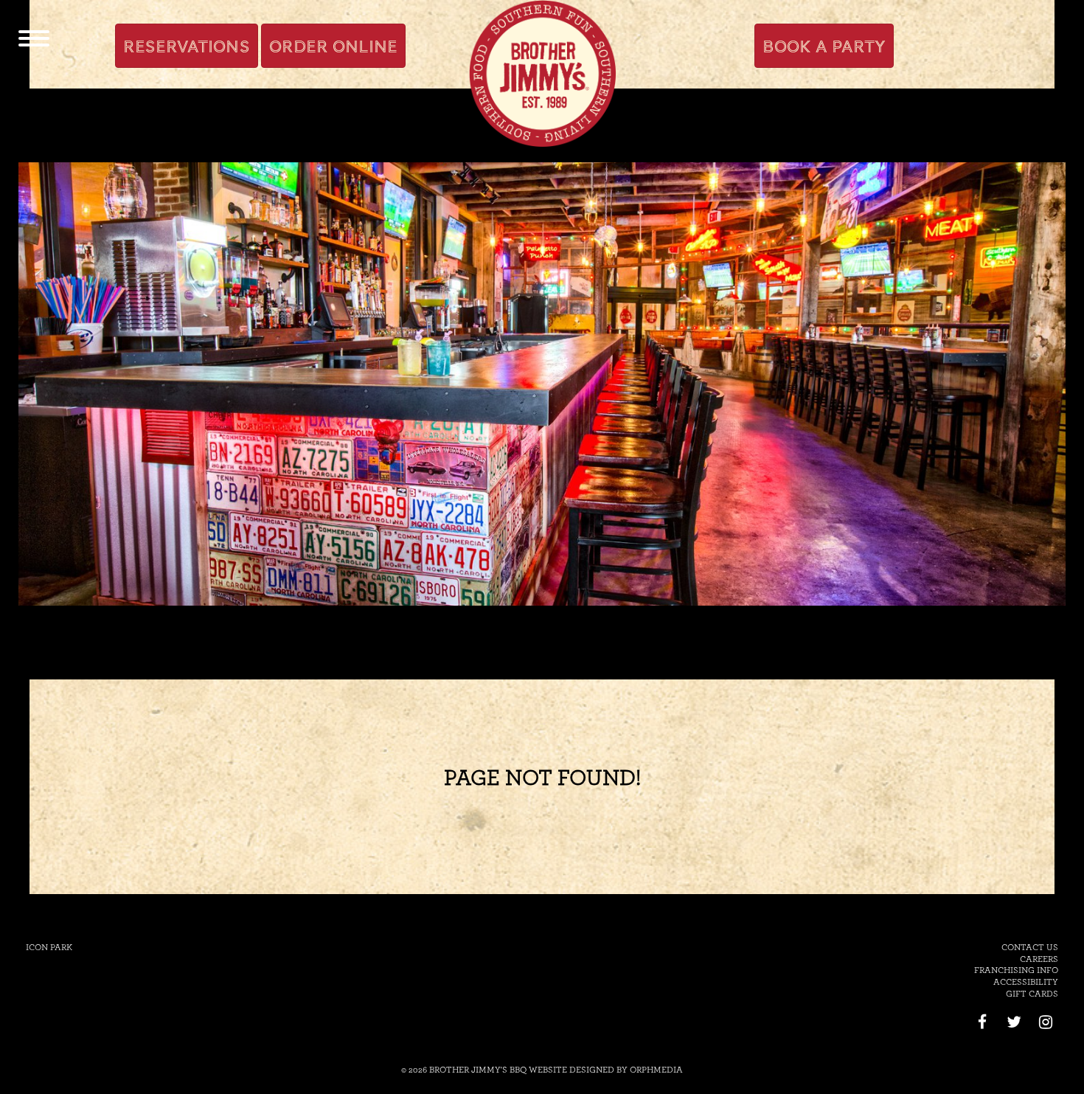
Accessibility (1025, 981)
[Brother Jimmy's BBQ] (542, 73)
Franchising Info (1016, 970)
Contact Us (1029, 947)
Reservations (186, 46)
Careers (1039, 959)
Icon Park (49, 947)
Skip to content (215, 8)
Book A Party (824, 46)
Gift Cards (1032, 993)
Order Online (333, 46)
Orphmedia (656, 1069)
